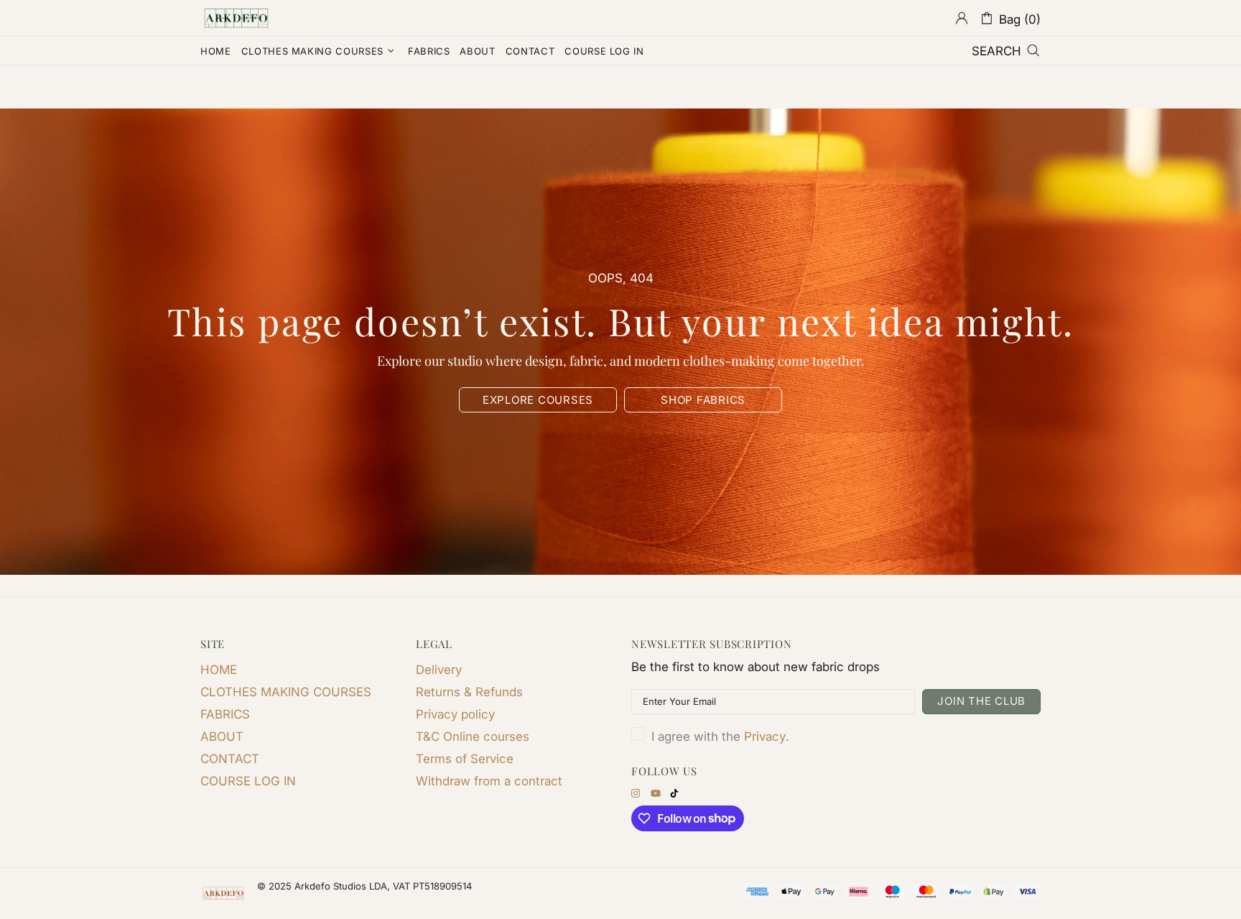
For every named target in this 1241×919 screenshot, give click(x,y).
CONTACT (229, 759)
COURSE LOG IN (248, 781)
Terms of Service (464, 759)
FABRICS (225, 714)
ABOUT (221, 736)
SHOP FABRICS (703, 400)
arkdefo (236, 17)
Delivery (439, 669)
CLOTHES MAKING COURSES (285, 692)
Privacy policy (455, 714)
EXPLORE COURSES (538, 400)
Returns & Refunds (469, 692)
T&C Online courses (472, 736)
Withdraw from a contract (489, 781)
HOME (218, 669)
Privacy (765, 736)
